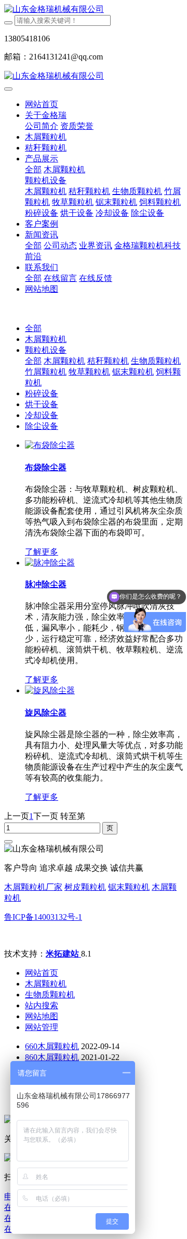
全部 (33, 169)
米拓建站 (63, 953)
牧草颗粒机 (89, 371)
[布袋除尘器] (50, 445)
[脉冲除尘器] (50, 562)
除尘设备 (41, 426)
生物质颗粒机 (156, 360)
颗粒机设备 (45, 350)
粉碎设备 (41, 393)
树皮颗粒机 (85, 887)
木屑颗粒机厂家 (33, 887)
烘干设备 (41, 404)
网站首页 (41, 104)
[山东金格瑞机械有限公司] (93, 9)
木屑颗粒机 (45, 339)
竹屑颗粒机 (45, 371)
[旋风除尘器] (50, 690)
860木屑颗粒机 (52, 1057)
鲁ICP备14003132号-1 (43, 917)
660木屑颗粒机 (52, 1046)
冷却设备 (41, 415)
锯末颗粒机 (133, 371)
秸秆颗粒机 (108, 360)
